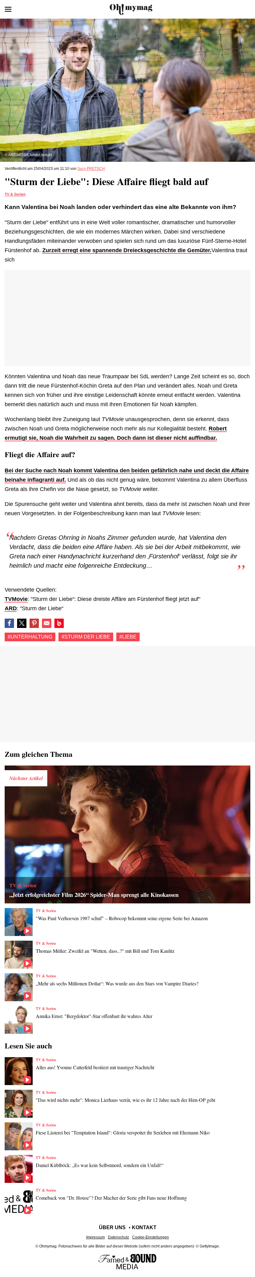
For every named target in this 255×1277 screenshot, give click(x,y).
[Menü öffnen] (8, 9)
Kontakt (144, 1227)
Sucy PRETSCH (91, 168)
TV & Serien (15, 194)
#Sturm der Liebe (86, 636)
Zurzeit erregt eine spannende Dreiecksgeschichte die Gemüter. (126, 250)
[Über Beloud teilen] (59, 623)
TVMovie (16, 599)
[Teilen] (34, 623)
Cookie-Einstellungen (150, 1237)
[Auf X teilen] (21, 623)
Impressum (95, 1237)
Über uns (112, 1227)
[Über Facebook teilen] (9, 623)
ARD (11, 608)
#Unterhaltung (30, 636)
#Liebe (128, 636)
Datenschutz (118, 1237)
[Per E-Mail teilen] (46, 623)
